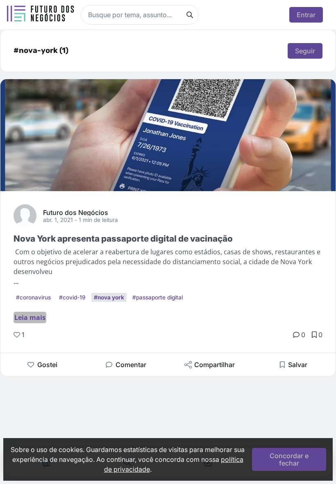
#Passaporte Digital (157, 297)
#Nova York (109, 297)
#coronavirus (33, 297)
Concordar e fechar (289, 459)
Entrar (306, 15)
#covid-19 (72, 297)
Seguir (305, 51)
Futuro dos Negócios (75, 212)
